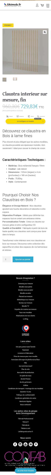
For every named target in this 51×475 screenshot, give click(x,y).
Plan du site (26, 369)
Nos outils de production (25, 372)
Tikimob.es (25, 425)
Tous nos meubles (25, 312)
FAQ (25, 363)
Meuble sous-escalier (25, 290)
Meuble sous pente (25, 287)
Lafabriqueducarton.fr (25, 431)
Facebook (15, 444)
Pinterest (36, 444)
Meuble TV (25, 306)
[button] (45, 32)
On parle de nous (25, 376)
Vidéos (25, 385)
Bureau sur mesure (25, 303)
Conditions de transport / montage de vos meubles (25, 388)
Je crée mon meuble (25, 471)
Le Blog (25, 319)
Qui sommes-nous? (25, 366)
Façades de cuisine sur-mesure (25, 309)
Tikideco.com (25, 428)
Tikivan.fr (25, 422)
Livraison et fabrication (25, 353)
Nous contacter (25, 405)
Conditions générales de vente (25, 398)
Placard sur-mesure (25, 296)
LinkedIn (31, 444)
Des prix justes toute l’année (25, 347)
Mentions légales (25, 401)
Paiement (25, 350)
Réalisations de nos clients (25, 316)
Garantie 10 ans (25, 392)
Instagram (20, 444)
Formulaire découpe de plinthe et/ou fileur (25, 360)
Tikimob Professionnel (25, 419)
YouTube (25, 444)
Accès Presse (25, 379)
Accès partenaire (25, 382)
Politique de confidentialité (25, 395)
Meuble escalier (25, 293)
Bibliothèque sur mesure (25, 300)
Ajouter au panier (22, 259)
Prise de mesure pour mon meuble (25, 356)
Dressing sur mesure (25, 283)
